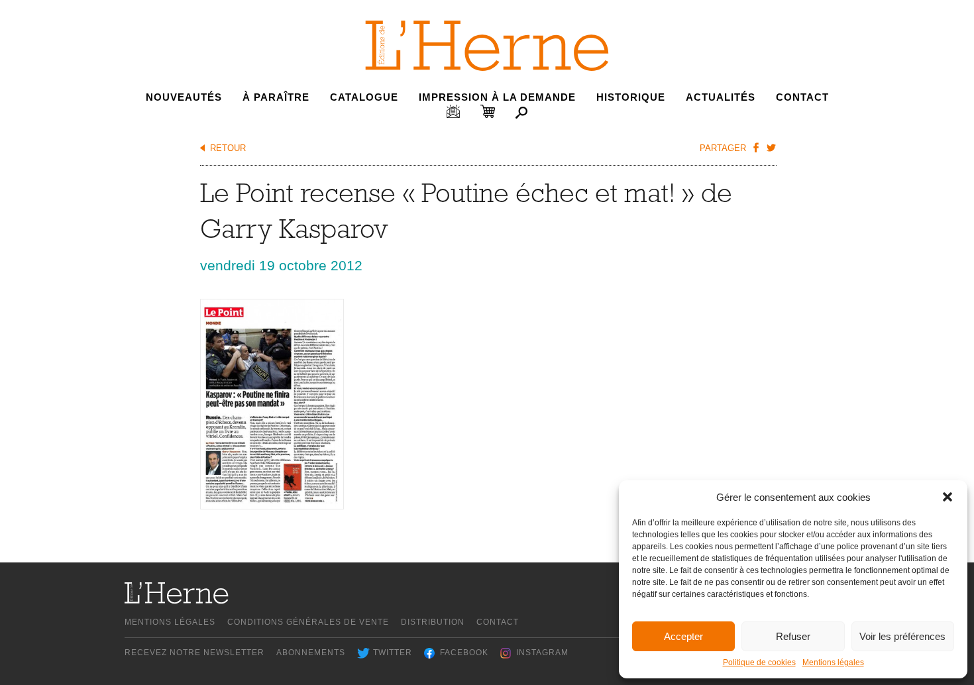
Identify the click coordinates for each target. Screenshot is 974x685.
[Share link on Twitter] (771, 147)
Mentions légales (833, 662)
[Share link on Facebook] (755, 147)
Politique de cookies (759, 662)
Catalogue (364, 97)
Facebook (464, 652)
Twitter (392, 652)
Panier (487, 111)
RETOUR (228, 148)
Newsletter (453, 111)
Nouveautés (184, 97)
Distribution (432, 622)
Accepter (683, 636)
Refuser (793, 636)
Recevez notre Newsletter (194, 652)
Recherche (521, 113)
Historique (630, 97)
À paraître (276, 97)
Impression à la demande (497, 97)
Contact (802, 97)
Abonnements (310, 652)
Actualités (720, 97)
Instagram (542, 652)
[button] (947, 496)
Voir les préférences (902, 636)
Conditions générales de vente (308, 622)
